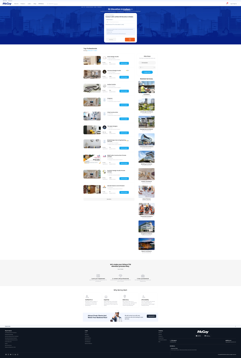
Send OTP (130, 39)
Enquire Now (147, 72)
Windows (86, 334)
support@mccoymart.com (231, 342)
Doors (86, 332)
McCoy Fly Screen (8, 345)
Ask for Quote (124, 63)
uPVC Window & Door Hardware (11, 332)
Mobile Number (109, 19)
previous (111, 39)
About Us (16, 3)
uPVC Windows (87, 341)
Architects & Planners (89, 7)
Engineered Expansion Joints (10, 347)
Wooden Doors (88, 339)
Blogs (35, 3)
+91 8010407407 (173, 342)
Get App (5, 0)
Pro (84, 7)
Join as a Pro (151, 316)
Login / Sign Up (233, 3)
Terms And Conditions (163, 339)
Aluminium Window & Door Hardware (11, 336)
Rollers (6, 343)
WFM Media (41, 3)
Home (82, 7)
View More (109, 199)
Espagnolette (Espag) (9, 334)
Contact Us (161, 336)
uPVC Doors (87, 336)
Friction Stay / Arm (8, 341)
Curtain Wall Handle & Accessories (11, 339)
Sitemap (160, 334)
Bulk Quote (10, 0)
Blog (159, 341)
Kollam (95, 7)
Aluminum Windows (88, 343)
